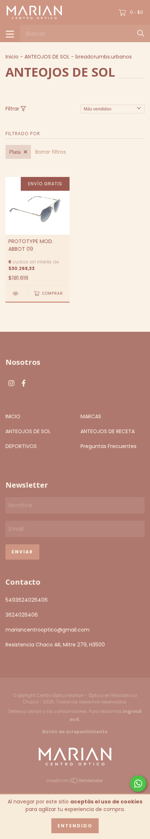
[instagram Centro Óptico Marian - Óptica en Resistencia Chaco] (11, 383)
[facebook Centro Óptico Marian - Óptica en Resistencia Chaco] (24, 383)
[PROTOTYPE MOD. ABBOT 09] (16, 293)
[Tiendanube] (75, 782)
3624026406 (21, 614)
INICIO (12, 416)
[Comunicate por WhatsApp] (138, 783)
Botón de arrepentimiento (75, 732)
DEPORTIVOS (21, 446)
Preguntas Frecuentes (108, 446)
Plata (15, 152)
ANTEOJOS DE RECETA (107, 431)
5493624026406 (26, 600)
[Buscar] (140, 33)
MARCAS (90, 416)
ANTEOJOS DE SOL (47, 56)
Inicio (12, 56)
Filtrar (13, 108)
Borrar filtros (50, 152)
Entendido (75, 826)
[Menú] (10, 33)
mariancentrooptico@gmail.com (47, 629)
